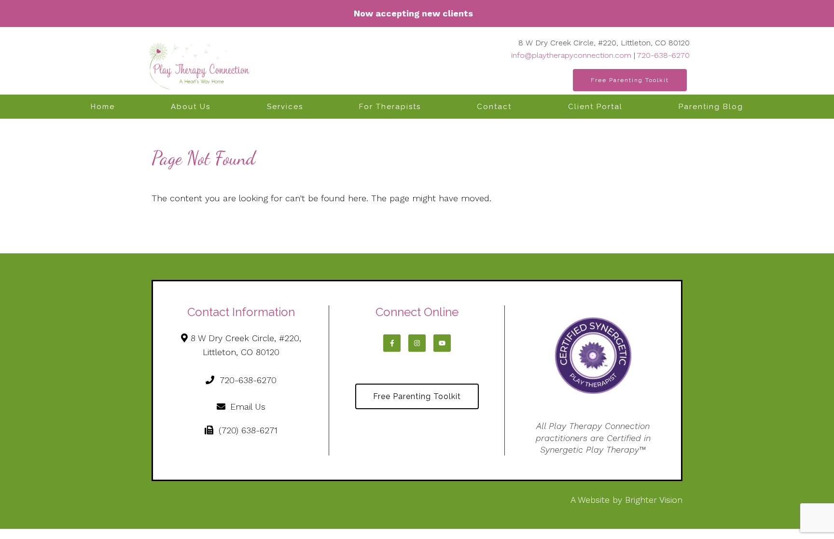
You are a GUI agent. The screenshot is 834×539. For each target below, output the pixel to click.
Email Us (247, 406)
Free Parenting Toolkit (630, 80)
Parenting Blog (711, 106)
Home (103, 106)
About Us (190, 106)
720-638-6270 (663, 55)
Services (285, 106)
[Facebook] (392, 343)
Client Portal (595, 106)
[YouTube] (442, 343)
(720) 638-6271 (248, 430)
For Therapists (390, 106)
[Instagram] (417, 343)
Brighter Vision (653, 500)
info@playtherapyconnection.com (571, 55)
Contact (494, 106)
